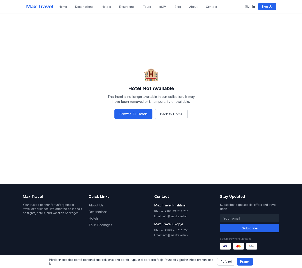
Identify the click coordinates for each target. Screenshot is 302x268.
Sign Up (267, 6)
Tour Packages (100, 225)
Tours (147, 6)
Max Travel (39, 6)
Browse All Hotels (133, 114)
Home (63, 6)
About (193, 6)
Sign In (250, 6)
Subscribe (250, 228)
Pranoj (245, 261)
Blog (178, 6)
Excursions (127, 6)
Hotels (106, 6)
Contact (211, 6)
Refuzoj (226, 261)
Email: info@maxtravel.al (170, 216)
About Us (96, 205)
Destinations (84, 6)
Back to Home (171, 114)
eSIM (162, 6)
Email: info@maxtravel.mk (171, 235)
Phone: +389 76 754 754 (171, 230)
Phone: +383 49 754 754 (171, 211)
